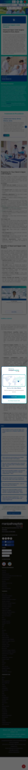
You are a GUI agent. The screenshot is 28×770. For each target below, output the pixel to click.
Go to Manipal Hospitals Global (14, 400)
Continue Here (14, 396)
